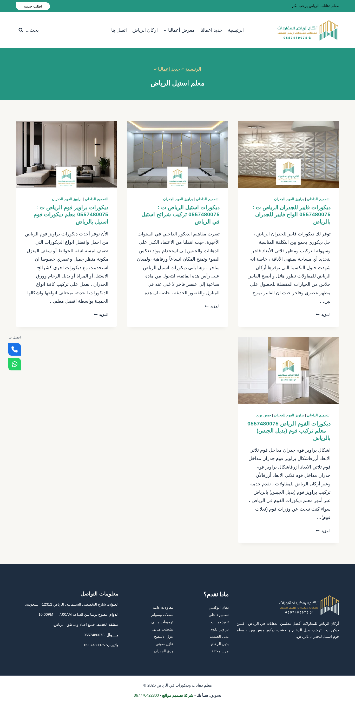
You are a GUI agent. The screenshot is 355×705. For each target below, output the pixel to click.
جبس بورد (263, 415)
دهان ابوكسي (219, 607)
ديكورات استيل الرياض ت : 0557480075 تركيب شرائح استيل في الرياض (180, 214)
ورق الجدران (163, 651)
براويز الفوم (220, 629)
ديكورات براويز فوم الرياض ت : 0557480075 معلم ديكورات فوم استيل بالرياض (71, 214)
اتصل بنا (119, 30)
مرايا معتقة (220, 651)
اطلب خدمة (33, 6)
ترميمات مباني (162, 622)
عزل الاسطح (163, 636)
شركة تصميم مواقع (177, 695)
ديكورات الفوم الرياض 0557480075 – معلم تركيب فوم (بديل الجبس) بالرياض (289, 431)
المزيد (323, 315)
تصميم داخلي (219, 615)
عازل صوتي (164, 644)
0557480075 (94, 635)
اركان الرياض (145, 30)
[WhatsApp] (14, 364)
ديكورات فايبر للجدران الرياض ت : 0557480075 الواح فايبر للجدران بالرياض (291, 214)
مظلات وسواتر (162, 615)
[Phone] (14, 349)
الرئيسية (236, 30)
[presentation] (288, 154)
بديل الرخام (220, 644)
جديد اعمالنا (211, 30)
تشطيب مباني (162, 629)
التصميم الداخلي (319, 199)
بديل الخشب (219, 636)
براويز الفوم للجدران (289, 199)
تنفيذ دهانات (220, 622)
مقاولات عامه (163, 607)
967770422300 (146, 695)
